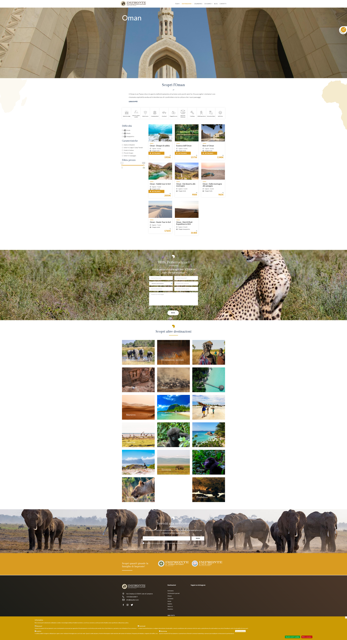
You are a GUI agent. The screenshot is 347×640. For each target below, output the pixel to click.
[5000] (143, 165)
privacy (159, 543)
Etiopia (200, 359)
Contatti (223, 3)
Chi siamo (207, 3)
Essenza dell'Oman (183, 146)
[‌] (124, 605)
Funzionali (142, 626)
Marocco (130, 414)
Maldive (200, 387)
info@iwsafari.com (132, 600)
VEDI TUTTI (171, 615)
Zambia (130, 497)
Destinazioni (186, 3)
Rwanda (165, 442)
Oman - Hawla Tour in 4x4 (160, 222)
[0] (122, 165)
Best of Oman (208, 146)
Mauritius (166, 414)
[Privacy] (150, 308)
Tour (177, 3)
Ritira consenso (307, 637)
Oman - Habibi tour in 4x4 (160, 184)
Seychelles (202, 442)
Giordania (131, 387)
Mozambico (202, 414)
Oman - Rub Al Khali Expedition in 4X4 (184, 223)
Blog (216, 3)
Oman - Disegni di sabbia (160, 146)
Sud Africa (132, 469)
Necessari (39, 626)
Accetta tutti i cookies (292, 637)
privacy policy (124, 622)
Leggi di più (133, 102)
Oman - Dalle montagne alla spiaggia (212, 185)
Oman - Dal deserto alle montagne (185, 185)
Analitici (38, 631)
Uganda (200, 469)
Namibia (130, 442)
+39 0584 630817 (132, 597)
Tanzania (166, 469)
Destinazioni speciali (172, 359)
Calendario (198, 3)
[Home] (134, 3)
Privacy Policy (171, 308)
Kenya (164, 387)
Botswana (131, 359)
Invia (173, 313)
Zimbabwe (202, 497)
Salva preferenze (240, 631)
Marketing (163, 631)
